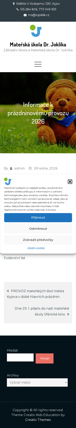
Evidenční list (14, 258)
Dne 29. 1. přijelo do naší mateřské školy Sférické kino (42, 311)
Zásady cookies (36, 247)
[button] (70, 182)
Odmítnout (38, 229)
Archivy (13, 375)
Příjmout (38, 217)
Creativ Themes (38, 420)
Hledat (12, 350)
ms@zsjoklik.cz (38, 15)
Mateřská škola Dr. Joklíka (38, 44)
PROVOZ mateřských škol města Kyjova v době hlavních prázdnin (35, 294)
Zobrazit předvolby (38, 240)
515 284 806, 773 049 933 (38, 9)
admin (19, 168)
